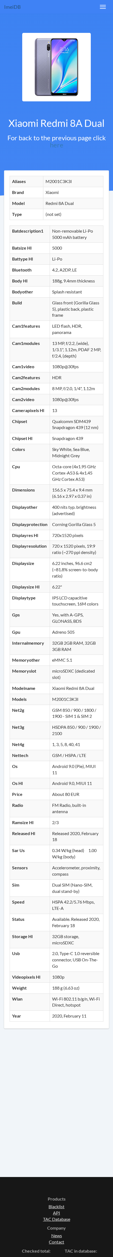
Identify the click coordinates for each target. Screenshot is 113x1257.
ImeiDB (12, 7)
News (56, 1235)
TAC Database (56, 1219)
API (56, 1212)
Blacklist (56, 1206)
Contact (56, 1241)
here (56, 145)
